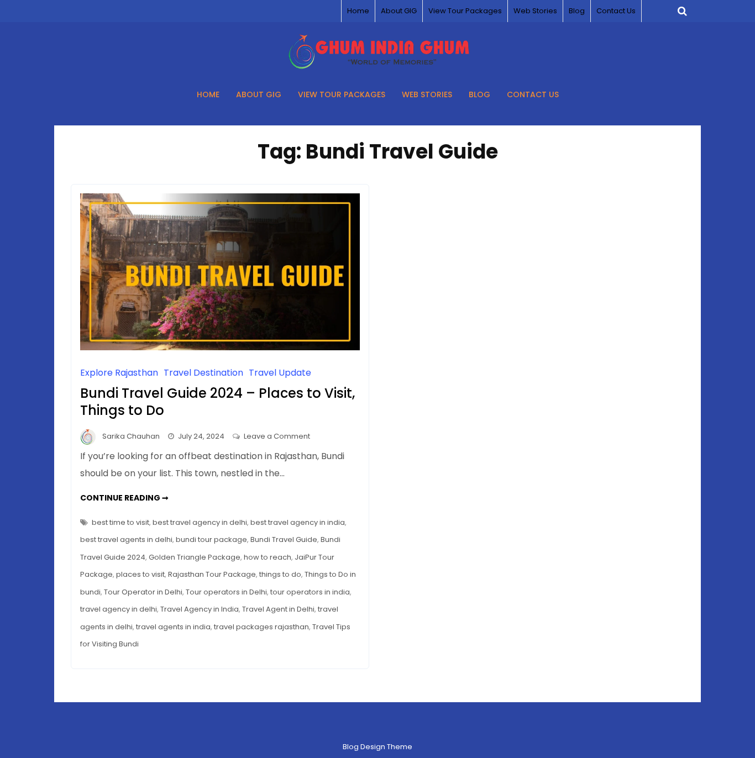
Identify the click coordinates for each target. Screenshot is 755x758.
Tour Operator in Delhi (143, 592)
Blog (577, 11)
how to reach (267, 557)
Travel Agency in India (199, 609)
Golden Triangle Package (194, 557)
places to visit (140, 574)
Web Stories (535, 11)
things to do (280, 574)
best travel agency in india (297, 522)
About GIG (399, 11)
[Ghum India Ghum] (377, 66)
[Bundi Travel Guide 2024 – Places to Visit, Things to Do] (220, 347)
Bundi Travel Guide (283, 539)
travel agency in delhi (118, 609)
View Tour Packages (465, 11)
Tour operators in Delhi (226, 592)
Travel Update (280, 372)
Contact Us (616, 11)
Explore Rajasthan (119, 372)
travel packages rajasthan (261, 627)
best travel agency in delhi (200, 522)
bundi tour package (211, 539)
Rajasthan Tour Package (212, 574)
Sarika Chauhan (131, 436)
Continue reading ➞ (124, 498)
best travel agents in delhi (126, 539)
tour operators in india (310, 592)
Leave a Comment (277, 436)
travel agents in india (173, 627)
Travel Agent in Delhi (278, 609)
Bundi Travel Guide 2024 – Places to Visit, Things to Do (217, 401)
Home (358, 11)
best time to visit (120, 522)
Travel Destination (203, 372)
